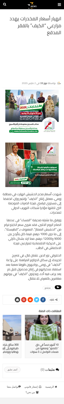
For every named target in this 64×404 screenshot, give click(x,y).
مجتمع (48, 288)
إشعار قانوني (31, 386)
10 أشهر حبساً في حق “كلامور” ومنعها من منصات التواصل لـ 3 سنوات (44, 348)
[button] (59, 4)
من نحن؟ (30, 392)
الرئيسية (49, 386)
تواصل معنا (12, 386)
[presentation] (9, 338)
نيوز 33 (43, 83)
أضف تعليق (12, 369)
